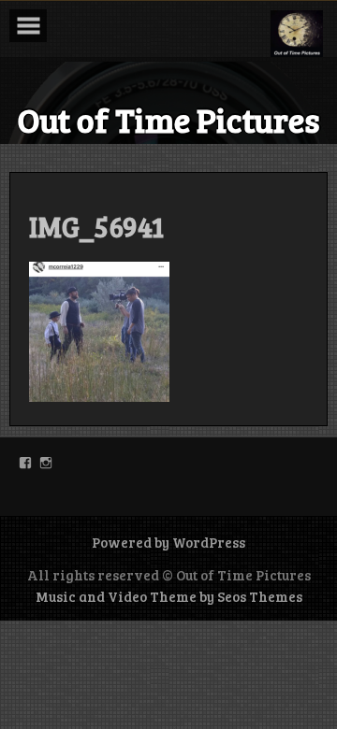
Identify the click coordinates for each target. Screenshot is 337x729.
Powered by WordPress (168, 542)
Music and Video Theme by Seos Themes (169, 596)
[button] (297, 33)
